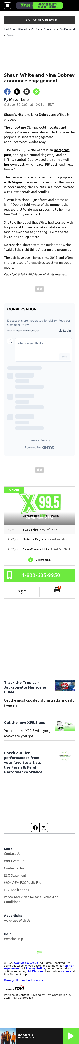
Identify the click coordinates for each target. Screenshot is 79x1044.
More (10, 35)
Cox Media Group (26, 962)
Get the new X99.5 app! (25, 722)
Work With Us (14, 861)
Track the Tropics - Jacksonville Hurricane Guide (25, 687)
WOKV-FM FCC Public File (22, 882)
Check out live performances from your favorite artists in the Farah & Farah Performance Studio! (25, 762)
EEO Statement (15, 875)
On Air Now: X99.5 (40, 517)
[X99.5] (39, 6)
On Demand (67, 29)
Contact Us (12, 853)
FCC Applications (16, 890)
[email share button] (26, 91)
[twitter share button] (17, 91)
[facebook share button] (7, 91)
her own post (14, 164)
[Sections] (7, 5)
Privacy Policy (35, 968)
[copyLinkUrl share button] (36, 91)
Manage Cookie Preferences (23, 980)
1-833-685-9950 (41, 575)
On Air (35, 29)
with (13, 182)
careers (66, 971)
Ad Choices (35, 971)
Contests (49, 29)
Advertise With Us (17, 920)
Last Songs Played (15, 29)
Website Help (13, 939)
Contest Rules (14, 868)
